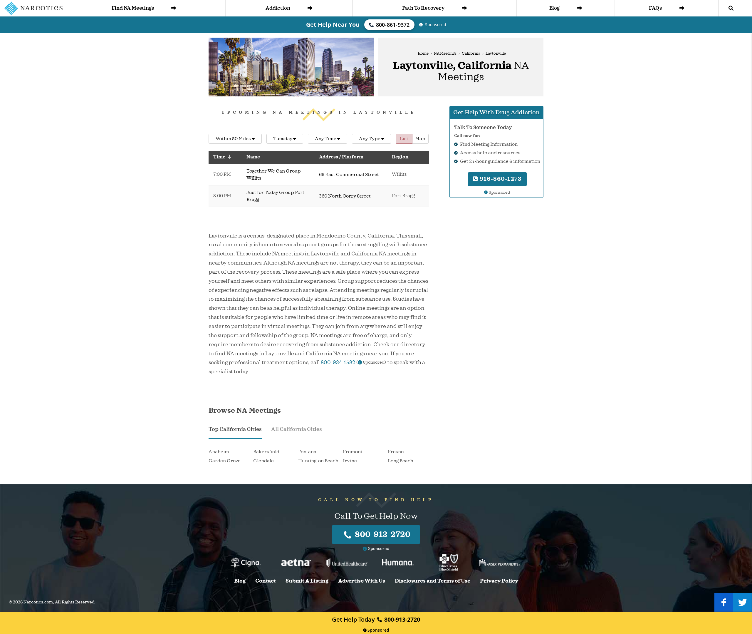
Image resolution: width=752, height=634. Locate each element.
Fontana (307, 452)
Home (423, 53)
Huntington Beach (318, 461)
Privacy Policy (499, 581)
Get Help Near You (333, 25)
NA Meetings (445, 53)
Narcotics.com (38, 602)
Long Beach (400, 461)
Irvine (350, 461)
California (471, 53)
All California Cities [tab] (296, 429)
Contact (265, 581)
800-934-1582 (338, 362)
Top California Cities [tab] (235, 429)
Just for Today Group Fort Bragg (275, 196)
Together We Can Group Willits (273, 174)
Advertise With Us (361, 581)
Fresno (396, 452)
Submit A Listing (307, 581)
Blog (554, 8)
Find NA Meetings (133, 8)
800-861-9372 (393, 24)
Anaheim (219, 452)
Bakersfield (266, 452)
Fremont (352, 452)
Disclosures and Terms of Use (432, 581)
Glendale (263, 461)
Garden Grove (225, 461)
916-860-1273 (499, 179)
